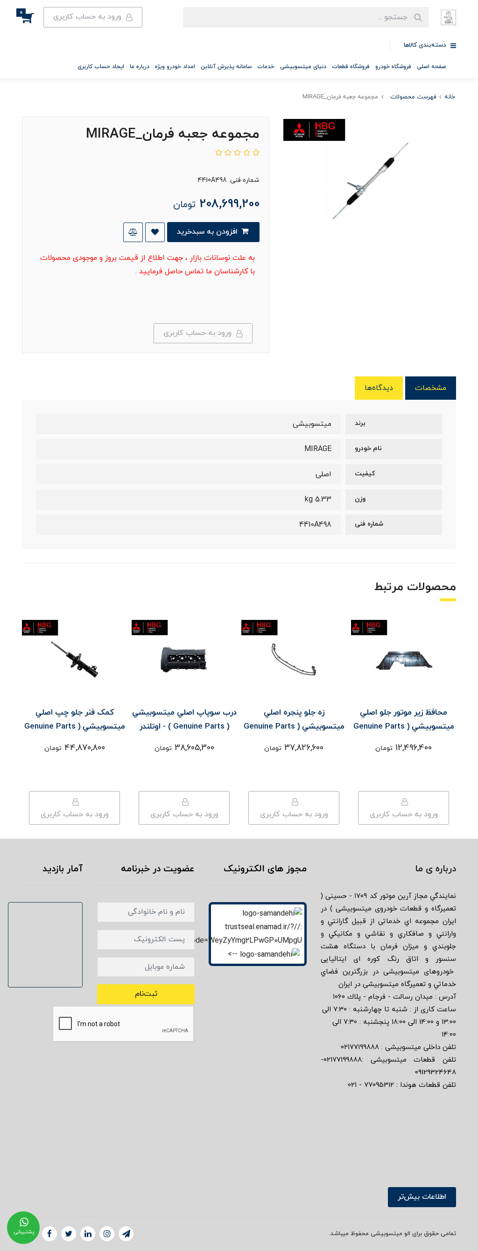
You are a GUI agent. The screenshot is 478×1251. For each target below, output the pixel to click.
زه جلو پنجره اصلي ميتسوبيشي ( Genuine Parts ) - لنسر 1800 (294, 726)
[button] (32, 17)
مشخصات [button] (430, 388)
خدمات (265, 66)
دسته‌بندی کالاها (426, 45)
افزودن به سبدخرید (208, 232)
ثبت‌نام (146, 994)
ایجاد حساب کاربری (100, 66)
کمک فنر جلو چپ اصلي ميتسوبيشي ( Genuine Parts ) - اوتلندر (74, 726)
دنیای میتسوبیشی (303, 66)
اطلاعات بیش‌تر (422, 1197)
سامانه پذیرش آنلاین (226, 66)
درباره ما (139, 66)
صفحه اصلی (431, 66)
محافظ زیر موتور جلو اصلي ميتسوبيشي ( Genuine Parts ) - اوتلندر (403, 726)
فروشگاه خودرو (393, 66)
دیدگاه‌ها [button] (379, 388)
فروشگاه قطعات (351, 66)
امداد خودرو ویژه (175, 66)
